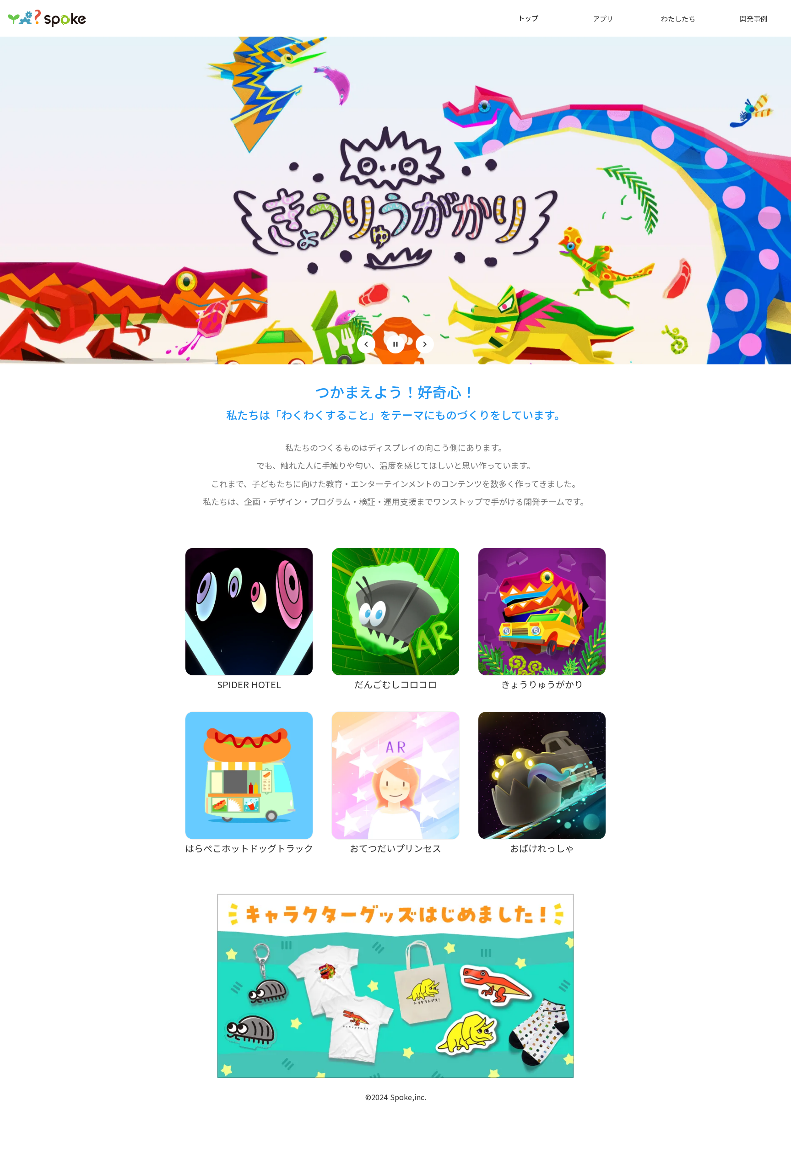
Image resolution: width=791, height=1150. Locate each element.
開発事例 (753, 18)
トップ (528, 18)
